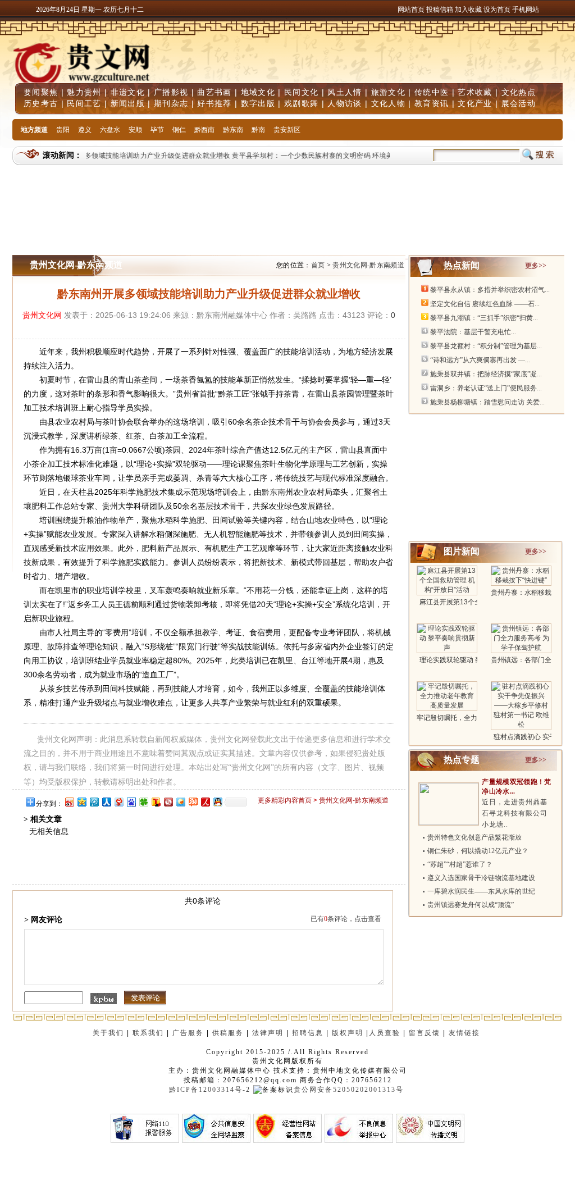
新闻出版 (128, 103)
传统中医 (431, 92)
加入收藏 (469, 9)
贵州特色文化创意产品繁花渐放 (474, 837)
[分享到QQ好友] (217, 802)
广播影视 (171, 92)
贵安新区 (286, 130)
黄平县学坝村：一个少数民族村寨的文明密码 (294, 156)
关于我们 (108, 1033)
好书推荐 (214, 103)
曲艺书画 (214, 92)
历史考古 (41, 103)
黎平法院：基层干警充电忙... (473, 332)
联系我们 (148, 1033)
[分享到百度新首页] (131, 802)
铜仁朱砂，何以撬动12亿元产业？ (477, 851)
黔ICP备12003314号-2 (209, 1090)
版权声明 (347, 1033)
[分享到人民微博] (205, 802)
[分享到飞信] (180, 802)
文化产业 (475, 103)
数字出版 (258, 103)
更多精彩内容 (278, 800)
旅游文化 (388, 92)
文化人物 (388, 103)
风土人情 (344, 92)
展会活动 (518, 103)
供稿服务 (228, 1033)
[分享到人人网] (106, 802)
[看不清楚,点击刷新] (103, 998)
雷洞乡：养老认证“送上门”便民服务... (486, 388)
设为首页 (496, 9)
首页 (318, 265)
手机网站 (525, 9)
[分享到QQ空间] (81, 802)
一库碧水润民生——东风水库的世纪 (481, 891)
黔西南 (204, 130)
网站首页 (411, 9)
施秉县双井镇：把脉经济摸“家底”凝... (486, 374)
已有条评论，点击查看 (346, 919)
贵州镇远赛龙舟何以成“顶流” (470, 905)
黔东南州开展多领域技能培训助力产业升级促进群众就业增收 (129, 156)
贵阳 (63, 130)
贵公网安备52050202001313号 (349, 1090)
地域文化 (258, 92)
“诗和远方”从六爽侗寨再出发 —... (480, 360)
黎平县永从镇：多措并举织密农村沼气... (490, 290)
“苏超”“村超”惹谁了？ (459, 864)
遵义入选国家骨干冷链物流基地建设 (481, 878)
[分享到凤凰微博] (168, 802)
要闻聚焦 (41, 92)
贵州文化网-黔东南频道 (368, 265)
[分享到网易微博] (118, 802)
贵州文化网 (42, 315)
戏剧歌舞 (301, 103)
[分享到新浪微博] (69, 802)
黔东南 (233, 130)
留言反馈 (424, 1033)
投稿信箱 (439, 9)
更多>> (535, 266)
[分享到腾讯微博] (94, 802)
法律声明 (268, 1033)
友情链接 (466, 1033)
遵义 (85, 130)
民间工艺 (84, 103)
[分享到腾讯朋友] (143, 802)
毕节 (157, 130)
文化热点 (518, 92)
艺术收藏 (475, 92)
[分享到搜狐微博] (155, 802)
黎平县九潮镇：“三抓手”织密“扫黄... (484, 318)
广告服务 (188, 1033)
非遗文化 (128, 92)
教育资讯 (431, 103)
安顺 (135, 130)
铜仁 (179, 130)
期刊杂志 (171, 103)
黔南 (258, 130)
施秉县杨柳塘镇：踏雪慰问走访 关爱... (487, 402)
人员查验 (384, 1033)
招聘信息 (307, 1033)
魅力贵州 (84, 92)
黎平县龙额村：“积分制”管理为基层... (486, 346)
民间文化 (301, 92)
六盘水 (110, 130)
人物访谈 (344, 103)
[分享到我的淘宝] (192, 802)
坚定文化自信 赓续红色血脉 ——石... (485, 304)
